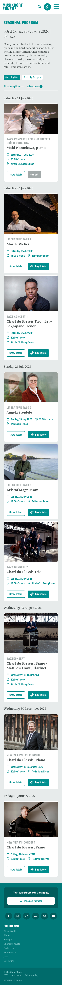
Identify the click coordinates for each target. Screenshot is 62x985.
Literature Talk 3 (19, 485)
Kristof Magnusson (22, 490)
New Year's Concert (21, 842)
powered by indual (13, 980)
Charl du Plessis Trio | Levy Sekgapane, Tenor (29, 323)
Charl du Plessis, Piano (26, 760)
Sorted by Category (32, 77)
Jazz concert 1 (17, 316)
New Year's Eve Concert (24, 755)
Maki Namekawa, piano (26, 148)
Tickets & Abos (47, 7)
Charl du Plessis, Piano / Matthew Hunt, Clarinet (27, 665)
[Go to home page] (13, 6)
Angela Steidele (19, 412)
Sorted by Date (12, 77)
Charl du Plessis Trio (24, 572)
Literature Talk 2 (19, 407)
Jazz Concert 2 (17, 567)
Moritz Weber (18, 244)
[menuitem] (6, 975)
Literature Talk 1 (19, 239)
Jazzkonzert (16, 658)
